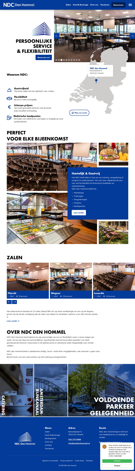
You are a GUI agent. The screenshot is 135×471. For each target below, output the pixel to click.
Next (14, 302)
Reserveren (118, 5)
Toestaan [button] (117, 461)
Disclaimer (89, 461)
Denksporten (50, 439)
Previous (9, 302)
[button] (58, 36)
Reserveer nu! (44, 57)
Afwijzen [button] (117, 466)
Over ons (94, 4)
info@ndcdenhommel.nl (79, 444)
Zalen (68, 4)
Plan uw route (79, 113)
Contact (48, 445)
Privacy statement (66, 461)
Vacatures (104, 4)
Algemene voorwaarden (50, 461)
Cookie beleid (79, 461)
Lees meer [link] (118, 456)
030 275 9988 (74, 440)
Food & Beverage (80, 4)
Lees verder (79, 212)
